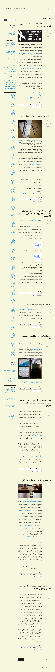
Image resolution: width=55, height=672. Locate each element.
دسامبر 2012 (13, 269)
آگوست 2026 (13, 94)
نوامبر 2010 (13, 298)
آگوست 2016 (13, 220)
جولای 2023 (13, 132)
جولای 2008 (13, 329)
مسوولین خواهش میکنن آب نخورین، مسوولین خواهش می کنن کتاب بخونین (35, 403)
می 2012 (13, 277)
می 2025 (13, 109)
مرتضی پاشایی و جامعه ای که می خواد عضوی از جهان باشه (34, 587)
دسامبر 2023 (13, 127)
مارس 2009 (13, 320)
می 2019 (13, 182)
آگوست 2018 (13, 192)
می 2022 (13, 141)
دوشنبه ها (50, 487)
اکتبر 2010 (13, 299)
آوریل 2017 (13, 210)
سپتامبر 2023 (13, 130)
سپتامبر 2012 (13, 273)
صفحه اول (23, 8)
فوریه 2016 (13, 226)
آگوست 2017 (13, 206)
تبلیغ (46, 123)
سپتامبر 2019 (13, 178)
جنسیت (8, 73)
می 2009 (13, 318)
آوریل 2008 (13, 333)
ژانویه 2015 (13, 241)
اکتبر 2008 (13, 326)
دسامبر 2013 (13, 256)
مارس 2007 (13, 347)
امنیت (6, 65)
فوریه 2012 (13, 281)
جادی (49, 8)
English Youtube (12, 27)
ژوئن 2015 (13, 235)
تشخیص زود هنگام (34, 226)
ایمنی (10, 67)
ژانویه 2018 (13, 200)
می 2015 (13, 237)
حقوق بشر (47, 33)
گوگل (8, 88)
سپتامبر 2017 (13, 205)
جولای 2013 (13, 261)
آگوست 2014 (13, 247)
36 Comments (49, 598)
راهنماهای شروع (12, 32)
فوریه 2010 (13, 308)
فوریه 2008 (13, 335)
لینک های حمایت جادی (11, 33)
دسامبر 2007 (13, 337)
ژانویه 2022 (13, 146)
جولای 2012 (13, 275)
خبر (6, 75)
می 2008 (13, 332)
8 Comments (49, 489)
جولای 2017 (13, 207)
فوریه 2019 (13, 186)
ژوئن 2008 (13, 330)
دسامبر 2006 (13, 351)
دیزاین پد (36, 175)
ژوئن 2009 (13, 317)
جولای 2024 (13, 119)
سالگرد (50, 34)
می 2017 (13, 209)
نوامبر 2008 (13, 325)
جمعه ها (48, 223)
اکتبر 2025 (13, 103)
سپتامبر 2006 (13, 354)
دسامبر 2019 (13, 174)
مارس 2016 (13, 225)
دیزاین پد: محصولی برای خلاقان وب (36, 116)
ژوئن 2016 (13, 222)
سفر (15, 80)
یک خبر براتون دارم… (37, 95)
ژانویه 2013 (13, 268)
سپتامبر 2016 (13, 218)
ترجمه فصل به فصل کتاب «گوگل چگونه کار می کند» (38, 304)
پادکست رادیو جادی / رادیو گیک (10, 30)
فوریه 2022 (13, 145)
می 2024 (13, 121)
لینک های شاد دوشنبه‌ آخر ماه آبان (36, 480)
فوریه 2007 (13, 349)
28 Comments (49, 415)
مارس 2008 (13, 334)
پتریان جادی (13, 31)
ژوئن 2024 (13, 120)
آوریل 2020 (13, 170)
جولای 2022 (13, 139)
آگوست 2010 (13, 301)
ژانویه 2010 (13, 309)
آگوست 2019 (13, 179)
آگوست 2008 (13, 328)
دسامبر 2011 (13, 283)
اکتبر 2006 (13, 353)
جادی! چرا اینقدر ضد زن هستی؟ (35, 98)
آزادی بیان (14, 65)
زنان (45, 33)
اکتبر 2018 (13, 190)
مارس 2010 (13, 307)
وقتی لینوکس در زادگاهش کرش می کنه (36, 338)
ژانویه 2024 (13, 126)
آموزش (50, 223)
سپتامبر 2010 (13, 300)
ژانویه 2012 (13, 282)
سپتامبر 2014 (13, 246)
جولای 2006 (13, 357)
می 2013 (13, 264)
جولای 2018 (13, 193)
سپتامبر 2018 (13, 191)
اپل (15, 67)
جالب (50, 346)
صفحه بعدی (19, 659)
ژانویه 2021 (13, 160)
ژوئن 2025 (13, 107)
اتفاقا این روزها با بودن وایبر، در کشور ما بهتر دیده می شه (32, 68)
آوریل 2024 (13, 122)
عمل (4, 80)
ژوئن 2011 (13, 290)
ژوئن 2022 (13, 140)
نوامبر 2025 (13, 102)
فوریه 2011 (13, 294)
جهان (5, 73)
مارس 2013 (13, 266)
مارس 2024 (13, 123)
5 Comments (49, 347)
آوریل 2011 (13, 292)
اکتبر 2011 (13, 285)
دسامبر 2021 (13, 147)
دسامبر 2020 (13, 161)
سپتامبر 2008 (13, 327)
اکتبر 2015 (13, 231)
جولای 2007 (13, 343)
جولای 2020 (13, 166)
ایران (50, 33)
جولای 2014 (13, 248)
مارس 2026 (13, 100)
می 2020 (13, 169)
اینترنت (7, 67)
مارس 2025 (13, 111)
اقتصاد (9, 65)
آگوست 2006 (13, 355)
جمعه (39, 220)
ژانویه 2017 (13, 214)
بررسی (5, 67)
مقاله (50, 32)
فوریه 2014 (13, 253)
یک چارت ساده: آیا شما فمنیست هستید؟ (34, 94)
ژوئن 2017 (13, 208)
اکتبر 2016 (13, 217)
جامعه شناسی (14, 73)
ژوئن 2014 (13, 249)
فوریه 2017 (13, 213)
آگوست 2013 (13, 260)
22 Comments (49, 36)
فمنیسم (48, 34)
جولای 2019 (13, 180)
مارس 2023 (13, 137)
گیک (5, 88)
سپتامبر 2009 (13, 313)
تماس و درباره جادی (16, 8)
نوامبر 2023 (13, 128)
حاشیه (50, 309)
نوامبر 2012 (13, 270)
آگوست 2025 (13, 105)
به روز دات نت (25, 530)
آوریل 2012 (13, 278)
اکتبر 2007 (13, 340)
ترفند (7, 69)
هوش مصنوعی (9, 84)
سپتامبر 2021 (13, 150)
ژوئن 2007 (13, 344)
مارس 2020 (13, 171)
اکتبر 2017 (13, 204)
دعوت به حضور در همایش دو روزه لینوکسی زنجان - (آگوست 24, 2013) (10, 52)
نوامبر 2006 (13, 352)
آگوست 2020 (13, 165)
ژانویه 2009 (13, 323)
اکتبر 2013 (13, 258)
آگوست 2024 (13, 118)
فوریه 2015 (13, 240)
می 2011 (13, 291)
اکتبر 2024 (13, 115)
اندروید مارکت (37, 521)
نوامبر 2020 (13, 162)
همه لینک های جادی (12, 34)
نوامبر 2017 (13, 203)
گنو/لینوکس (47, 346)
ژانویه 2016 (13, 227)
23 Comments (49, 126)
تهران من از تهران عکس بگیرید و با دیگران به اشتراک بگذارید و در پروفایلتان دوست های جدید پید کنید (30, 536)
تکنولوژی (14, 71)
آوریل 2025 (13, 110)
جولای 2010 (13, 302)
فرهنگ (15, 82)
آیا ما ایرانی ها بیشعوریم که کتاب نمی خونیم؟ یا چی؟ (32, 456)
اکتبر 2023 (13, 129)
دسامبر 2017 (13, 201)
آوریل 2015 (13, 238)
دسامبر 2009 (13, 310)
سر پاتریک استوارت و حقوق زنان (35, 92)
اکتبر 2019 (13, 177)
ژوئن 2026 (13, 96)
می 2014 (13, 250)
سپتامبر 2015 (13, 232)
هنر (12, 84)
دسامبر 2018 (13, 188)
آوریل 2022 (13, 143)
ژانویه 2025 (13, 112)
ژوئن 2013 (13, 263)
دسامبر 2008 (13, 324)
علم (6, 80)
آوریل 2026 (13, 98)
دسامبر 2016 (13, 215)
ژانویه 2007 (13, 350)
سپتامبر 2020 (13, 164)
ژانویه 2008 (13, 336)
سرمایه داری (14, 78)
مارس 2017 (13, 212)
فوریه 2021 (13, 158)
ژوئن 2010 (13, 303)
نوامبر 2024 (13, 114)
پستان (27, 226)
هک (6, 84)
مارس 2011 (13, 293)
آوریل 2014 (13, 251)
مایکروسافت (11, 82)
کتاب (6, 86)
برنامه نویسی (49, 123)
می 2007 (13, 345)
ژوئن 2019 (13, 181)
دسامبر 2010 (13, 297)
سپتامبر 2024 (13, 117)
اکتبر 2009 (13, 312)
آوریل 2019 (13, 183)
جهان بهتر (14, 75)
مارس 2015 (13, 239)
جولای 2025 (13, 106)
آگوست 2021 (13, 152)
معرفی (50, 124)
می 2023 (13, 135)
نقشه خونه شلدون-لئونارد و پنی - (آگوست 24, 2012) (10, 59)
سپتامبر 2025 (13, 104)
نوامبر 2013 (13, 257)
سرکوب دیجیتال (8, 78)
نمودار (14, 84)
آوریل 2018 (13, 197)
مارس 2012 (13, 280)
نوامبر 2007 (13, 338)
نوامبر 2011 (13, 284)
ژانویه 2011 (13, 295)
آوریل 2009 (13, 319)
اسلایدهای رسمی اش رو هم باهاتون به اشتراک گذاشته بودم (32, 309)
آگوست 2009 (13, 315)
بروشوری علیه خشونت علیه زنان (35, 97)
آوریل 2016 (13, 224)
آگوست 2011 (13, 287)
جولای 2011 (13, 289)
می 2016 (13, 223)
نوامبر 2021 (13, 148)
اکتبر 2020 (13, 163)
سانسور (8, 77)
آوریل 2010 (13, 306)
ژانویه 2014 (13, 255)
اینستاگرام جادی (12, 28)
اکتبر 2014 (13, 244)
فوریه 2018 (13, 199)
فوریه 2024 (13, 124)
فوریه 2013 (13, 267)
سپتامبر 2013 (13, 259)
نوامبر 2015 (13, 230)
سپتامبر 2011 (13, 286)
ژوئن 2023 (13, 133)
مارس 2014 (13, 252)
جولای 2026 (13, 95)
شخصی (50, 312)
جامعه (8, 71)
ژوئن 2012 (13, 276)
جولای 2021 (13, 153)
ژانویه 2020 (13, 173)
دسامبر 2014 (13, 242)
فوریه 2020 (13, 172)
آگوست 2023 (13, 131)
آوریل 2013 (13, 265)
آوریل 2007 (13, 346)
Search (14, 18)
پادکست (9, 86)
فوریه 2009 (13, 321)
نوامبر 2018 (13, 189)
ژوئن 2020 (13, 167)
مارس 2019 (13, 184)
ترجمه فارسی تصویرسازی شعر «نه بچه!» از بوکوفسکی (32, 193)
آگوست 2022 (13, 138)
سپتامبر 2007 (13, 341)
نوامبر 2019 (13, 175)
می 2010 (13, 304)
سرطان (30, 226)
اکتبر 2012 (13, 272)
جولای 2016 (13, 221)
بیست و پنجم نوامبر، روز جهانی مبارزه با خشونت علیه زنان (35, 25)
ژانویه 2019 (13, 187)
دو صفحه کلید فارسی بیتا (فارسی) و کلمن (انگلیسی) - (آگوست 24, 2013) (9, 55)
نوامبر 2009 (13, 311)
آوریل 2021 (13, 156)
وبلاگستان (14, 86)
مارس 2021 (13, 157)
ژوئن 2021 (13, 154)
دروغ (15, 77)
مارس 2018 (13, 198)
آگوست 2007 (13, 342)
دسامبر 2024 (13, 113)
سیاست (12, 80)
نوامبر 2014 (13, 243)
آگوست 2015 (13, 233)
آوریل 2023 (13, 136)
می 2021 (13, 155)
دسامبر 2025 (13, 101)
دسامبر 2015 (13, 229)
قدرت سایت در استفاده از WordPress (44, 667)
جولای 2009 (13, 316)
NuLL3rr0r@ (37, 343)
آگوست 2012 (13, 274)
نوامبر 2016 (13, 216)
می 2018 (13, 196)
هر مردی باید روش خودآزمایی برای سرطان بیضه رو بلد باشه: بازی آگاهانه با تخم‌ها (35, 213)
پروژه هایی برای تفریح (7, 8)
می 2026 (13, 97)
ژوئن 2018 (13, 195)
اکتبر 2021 (13, 149)
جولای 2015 (13, 234)
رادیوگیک (12, 77)
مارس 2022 (13, 144)
